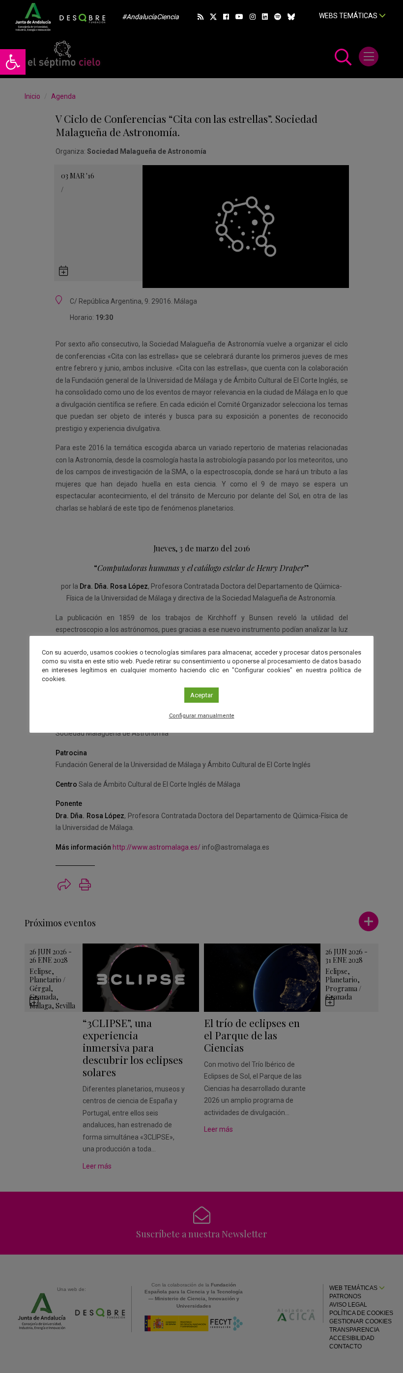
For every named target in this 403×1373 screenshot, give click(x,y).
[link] (13, 62)
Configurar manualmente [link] (201, 716)
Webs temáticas (349, 16)
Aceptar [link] (201, 695)
